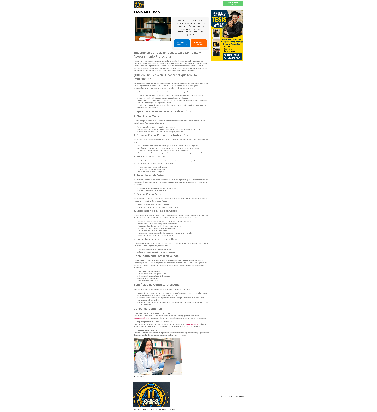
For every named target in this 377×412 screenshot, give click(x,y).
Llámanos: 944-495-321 (182, 43)
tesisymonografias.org (141, 318)
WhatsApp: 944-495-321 (198, 43)
